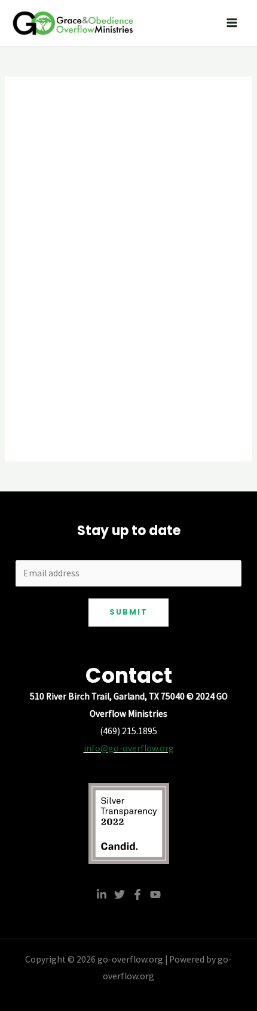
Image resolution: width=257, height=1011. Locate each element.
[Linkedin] (101, 894)
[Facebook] (137, 894)
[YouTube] (155, 894)
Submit (128, 612)
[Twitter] (119, 894)
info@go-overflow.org (129, 748)
